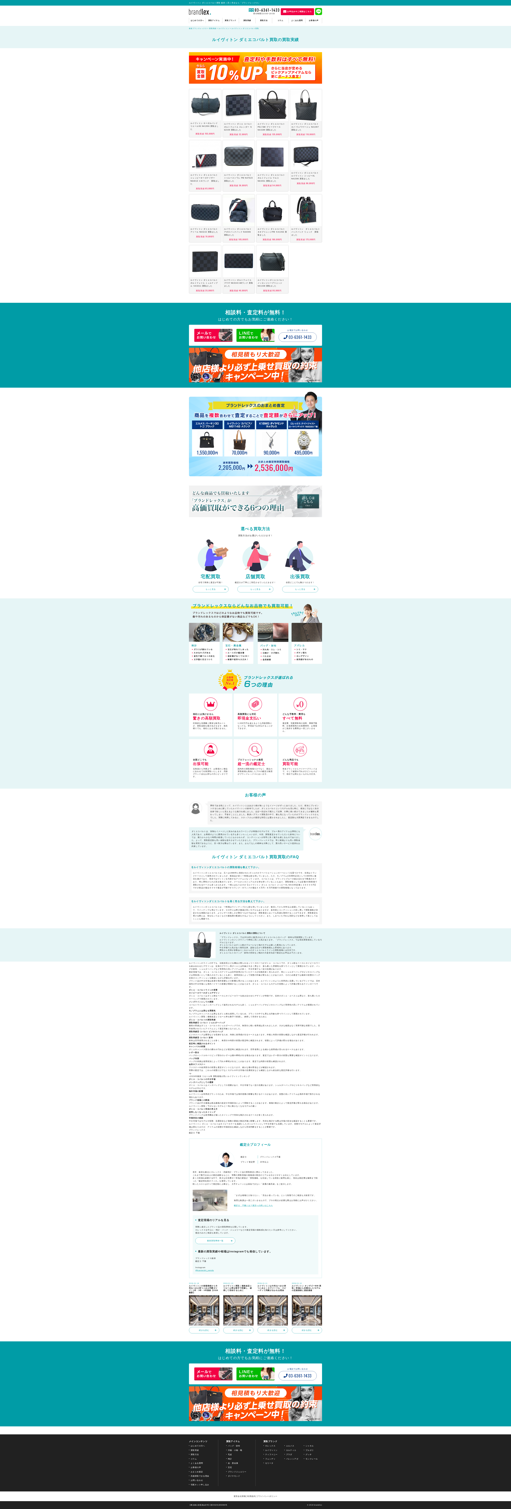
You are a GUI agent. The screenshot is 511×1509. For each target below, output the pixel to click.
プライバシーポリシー (267, 1496)
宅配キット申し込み (200, 1485)
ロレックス (270, 1446)
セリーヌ (269, 1463)
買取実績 (247, 20)
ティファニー (271, 1454)
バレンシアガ (292, 1459)
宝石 (230, 1467)
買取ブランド (230, 20)
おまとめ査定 (197, 1472)
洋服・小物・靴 (235, 1450)
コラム (280, 20)
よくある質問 (297, 20)
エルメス (290, 1446)
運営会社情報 (240, 1496)
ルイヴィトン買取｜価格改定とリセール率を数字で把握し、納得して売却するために (228, 1017)
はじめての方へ (197, 20)
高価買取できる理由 (200, 1476)
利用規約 (251, 1496)
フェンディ (270, 1459)
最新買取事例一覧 (215, 1241)
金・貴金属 (233, 1463)
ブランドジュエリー (237, 1472)
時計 (230, 1459)
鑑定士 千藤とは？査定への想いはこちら (253, 1205)
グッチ (309, 1454)
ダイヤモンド (234, 1476)
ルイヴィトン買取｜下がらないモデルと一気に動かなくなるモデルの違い (223, 1106)
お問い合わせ (197, 1480)
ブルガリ (310, 1450)
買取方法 (264, 20)
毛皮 (230, 1454)
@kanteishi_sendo (204, 1270)
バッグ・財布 (234, 1446)
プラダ (289, 1454)
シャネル (310, 1446)
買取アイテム (214, 20)
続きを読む (204, 1330)
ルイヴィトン (271, 1450)
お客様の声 (313, 20)
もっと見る (211, 589)
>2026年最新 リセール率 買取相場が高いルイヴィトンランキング (219, 1076)
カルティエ (291, 1450)
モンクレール (312, 1459)
